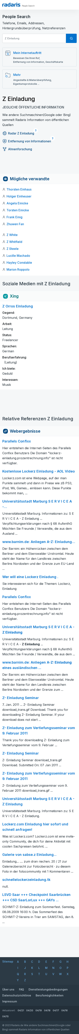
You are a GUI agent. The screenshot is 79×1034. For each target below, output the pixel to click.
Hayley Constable (19, 262)
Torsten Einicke (18, 210)
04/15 (5, 1016)
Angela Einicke (17, 203)
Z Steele (13, 249)
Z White (12, 235)
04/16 (64, 1010)
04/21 (21, 1010)
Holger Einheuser (19, 196)
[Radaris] (11, 5)
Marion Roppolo (18, 269)
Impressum (9, 1001)
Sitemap (7, 961)
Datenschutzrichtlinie (16, 995)
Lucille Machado (18, 256)
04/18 (47, 1010)
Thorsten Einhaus (19, 189)
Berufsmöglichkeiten (49, 995)
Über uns (8, 989)
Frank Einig (14, 217)
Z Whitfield (14, 242)
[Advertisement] (39, 165)
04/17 (56, 1010)
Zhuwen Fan (15, 224)
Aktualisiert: (8, 1010)
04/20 (29, 1010)
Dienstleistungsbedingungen (48, 989)
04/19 (38, 1010)
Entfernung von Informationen (29, 141)
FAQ (21, 989)
